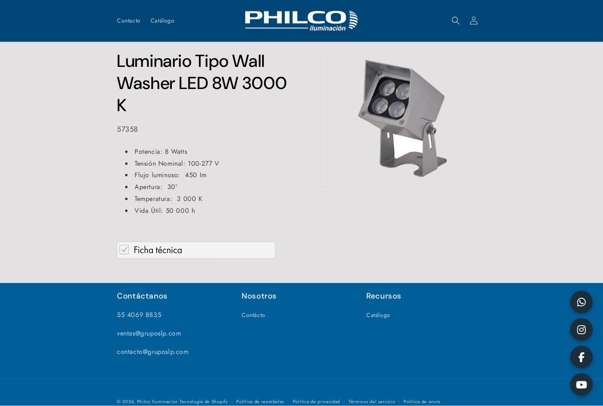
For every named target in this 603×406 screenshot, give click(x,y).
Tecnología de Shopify (204, 401)
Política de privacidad (316, 401)
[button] (456, 20)
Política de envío (422, 401)
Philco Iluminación (157, 401)
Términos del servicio (372, 401)
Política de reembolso (260, 401)
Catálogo (378, 315)
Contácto (253, 315)
